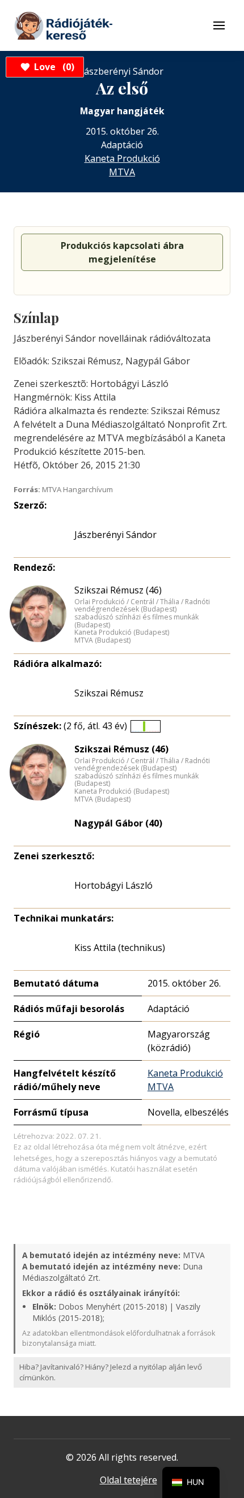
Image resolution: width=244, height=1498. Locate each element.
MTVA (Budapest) (102, 640)
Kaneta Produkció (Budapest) (121, 632)
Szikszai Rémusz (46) (118, 590)
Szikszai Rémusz (109, 693)
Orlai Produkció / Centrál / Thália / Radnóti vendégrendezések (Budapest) (142, 605)
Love (52, 67)
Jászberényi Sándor (115, 534)
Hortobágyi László (113, 885)
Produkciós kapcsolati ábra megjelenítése (122, 252)
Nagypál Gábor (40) (118, 823)
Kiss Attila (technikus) (119, 947)
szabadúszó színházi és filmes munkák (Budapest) (136, 621)
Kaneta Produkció (122, 158)
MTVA (122, 172)
